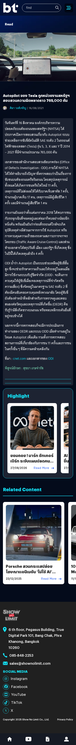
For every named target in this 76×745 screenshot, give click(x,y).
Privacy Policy (65, 719)
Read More (41, 468)
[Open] (69, 8)
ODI (51, 358)
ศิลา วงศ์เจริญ (18, 108)
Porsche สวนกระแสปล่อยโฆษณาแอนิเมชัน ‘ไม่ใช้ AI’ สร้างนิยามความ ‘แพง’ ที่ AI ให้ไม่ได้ (32, 574)
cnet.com (19, 358)
